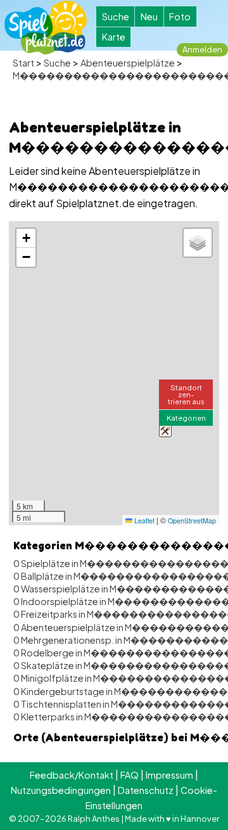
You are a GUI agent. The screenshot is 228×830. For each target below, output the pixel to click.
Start (23, 62)
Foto (180, 16)
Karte (113, 36)
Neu (149, 16)
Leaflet (143, 520)
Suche (115, 16)
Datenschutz (146, 790)
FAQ (129, 775)
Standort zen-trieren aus (186, 394)
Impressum (169, 775)
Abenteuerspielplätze (127, 62)
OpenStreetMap (192, 520)
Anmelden (202, 49)
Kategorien (186, 417)
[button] (165, 431)
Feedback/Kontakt (71, 775)
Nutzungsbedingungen (61, 790)
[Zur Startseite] (45, 27)
